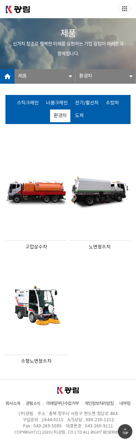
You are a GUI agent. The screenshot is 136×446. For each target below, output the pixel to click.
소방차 (112, 103)
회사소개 (12, 403)
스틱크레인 (28, 103)
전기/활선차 (87, 103)
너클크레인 (57, 103)
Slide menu (125, 9)
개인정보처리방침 (99, 403)
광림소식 (33, 403)
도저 (79, 116)
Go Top (125, 431)
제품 (22, 76)
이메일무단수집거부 (62, 403)
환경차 (60, 116)
